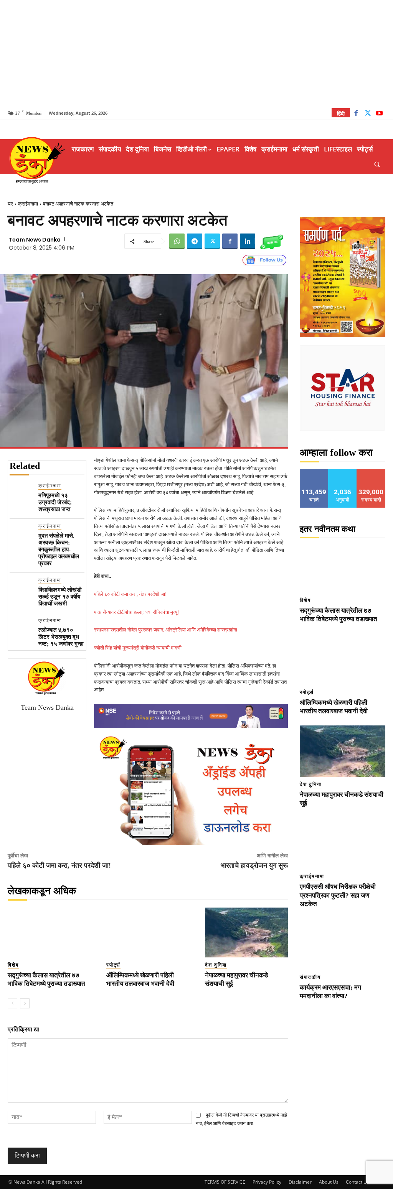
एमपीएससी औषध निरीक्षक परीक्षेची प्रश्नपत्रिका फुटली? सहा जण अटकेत (338, 895)
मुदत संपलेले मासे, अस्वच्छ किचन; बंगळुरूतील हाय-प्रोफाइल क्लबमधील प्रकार (58, 549)
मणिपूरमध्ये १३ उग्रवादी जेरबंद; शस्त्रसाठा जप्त (55, 502)
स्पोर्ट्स (113, 965)
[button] (377, 164)
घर (10, 204)
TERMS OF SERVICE (225, 1182)
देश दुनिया (216, 965)
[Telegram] (194, 241)
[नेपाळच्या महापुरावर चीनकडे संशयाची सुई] (246, 932)
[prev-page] (12, 1003)
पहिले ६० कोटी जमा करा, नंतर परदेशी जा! (130, 594)
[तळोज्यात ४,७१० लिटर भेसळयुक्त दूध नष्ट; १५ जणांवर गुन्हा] (21, 628)
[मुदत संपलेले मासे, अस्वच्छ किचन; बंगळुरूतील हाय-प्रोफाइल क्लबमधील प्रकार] (21, 534)
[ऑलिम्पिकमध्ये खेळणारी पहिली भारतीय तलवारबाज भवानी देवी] (148, 932)
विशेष (13, 965)
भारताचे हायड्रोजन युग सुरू (254, 865)
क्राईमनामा (28, 204)
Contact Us (357, 1182)
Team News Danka (35, 239)
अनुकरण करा (343, 472)
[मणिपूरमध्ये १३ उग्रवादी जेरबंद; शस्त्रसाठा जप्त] (21, 493)
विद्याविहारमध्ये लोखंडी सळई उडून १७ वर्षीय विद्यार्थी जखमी (59, 597)
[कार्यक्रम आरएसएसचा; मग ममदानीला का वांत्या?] (343, 944)
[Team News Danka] (47, 678)
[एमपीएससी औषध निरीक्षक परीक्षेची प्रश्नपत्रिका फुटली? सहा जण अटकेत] (343, 843)
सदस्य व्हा (371, 472)
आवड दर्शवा (314, 472)
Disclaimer (300, 1182)
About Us (329, 1182)
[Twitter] (368, 114)
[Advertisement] (196, 53)
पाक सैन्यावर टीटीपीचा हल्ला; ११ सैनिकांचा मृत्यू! (136, 612)
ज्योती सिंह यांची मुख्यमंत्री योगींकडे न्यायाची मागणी (138, 648)
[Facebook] (356, 114)
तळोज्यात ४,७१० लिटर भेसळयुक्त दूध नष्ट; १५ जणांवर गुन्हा (60, 637)
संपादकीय (310, 977)
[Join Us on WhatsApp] (272, 241)
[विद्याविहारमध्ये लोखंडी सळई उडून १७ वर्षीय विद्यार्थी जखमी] (21, 588)
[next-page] (25, 1003)
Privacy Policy (267, 1182)
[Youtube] (379, 114)
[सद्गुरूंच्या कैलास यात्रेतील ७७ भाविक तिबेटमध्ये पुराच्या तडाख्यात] (49, 932)
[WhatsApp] (177, 241)
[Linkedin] (247, 241)
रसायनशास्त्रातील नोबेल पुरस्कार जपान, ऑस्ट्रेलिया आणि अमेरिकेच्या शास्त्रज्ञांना (165, 630)
